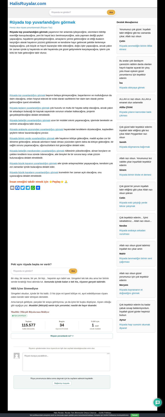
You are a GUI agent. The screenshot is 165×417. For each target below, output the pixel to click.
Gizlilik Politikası (105, 413)
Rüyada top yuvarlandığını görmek (42, 22)
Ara (111, 12)
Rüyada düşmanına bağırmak (134, 147)
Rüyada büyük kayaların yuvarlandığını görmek (34, 172)
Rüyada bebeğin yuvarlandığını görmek (30, 120)
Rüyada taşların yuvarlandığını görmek (30, 108)
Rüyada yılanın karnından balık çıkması (135, 114)
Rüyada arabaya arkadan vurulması (132, 232)
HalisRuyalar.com (28, 3)
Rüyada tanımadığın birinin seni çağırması (135, 260)
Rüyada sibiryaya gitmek (132, 87)
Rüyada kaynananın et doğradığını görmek (131, 291)
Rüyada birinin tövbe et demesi (135, 174)
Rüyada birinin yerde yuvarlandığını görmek (32, 138)
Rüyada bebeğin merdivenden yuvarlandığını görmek (37, 151)
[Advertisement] (62, 75)
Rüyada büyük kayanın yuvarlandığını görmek (33, 163)
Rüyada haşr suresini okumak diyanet (134, 326)
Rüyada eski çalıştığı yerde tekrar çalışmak (133, 204)
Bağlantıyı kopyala (61, 383)
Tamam (135, 415)
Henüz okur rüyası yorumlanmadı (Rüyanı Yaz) (31, 27)
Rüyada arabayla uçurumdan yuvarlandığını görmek (36, 129)
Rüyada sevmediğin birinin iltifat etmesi (135, 48)
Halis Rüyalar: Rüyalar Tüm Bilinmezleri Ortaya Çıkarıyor (75, 413)
